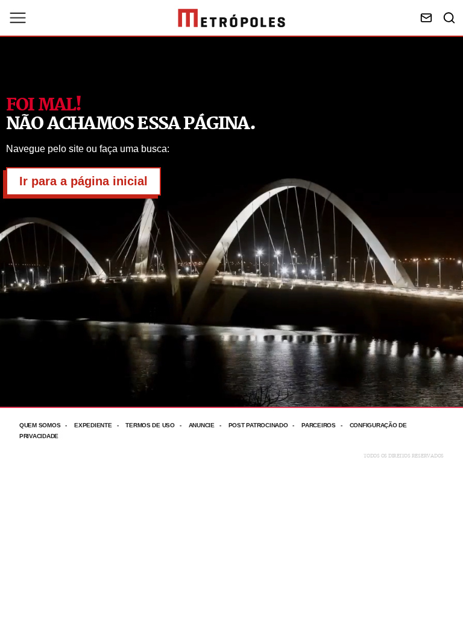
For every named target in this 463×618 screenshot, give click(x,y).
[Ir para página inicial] (231, 18)
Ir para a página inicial (83, 181)
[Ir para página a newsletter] (426, 18)
